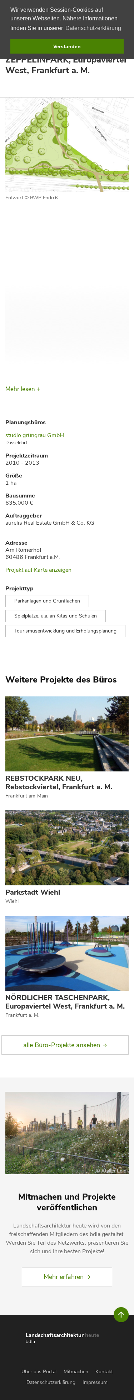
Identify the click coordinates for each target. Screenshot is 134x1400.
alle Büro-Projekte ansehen (61, 1045)
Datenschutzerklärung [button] (93, 28)
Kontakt (104, 1371)
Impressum (95, 1382)
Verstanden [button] (67, 46)
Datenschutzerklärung (50, 1382)
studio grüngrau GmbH (34, 435)
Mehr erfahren (64, 1276)
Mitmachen (76, 1371)
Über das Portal (38, 1371)
